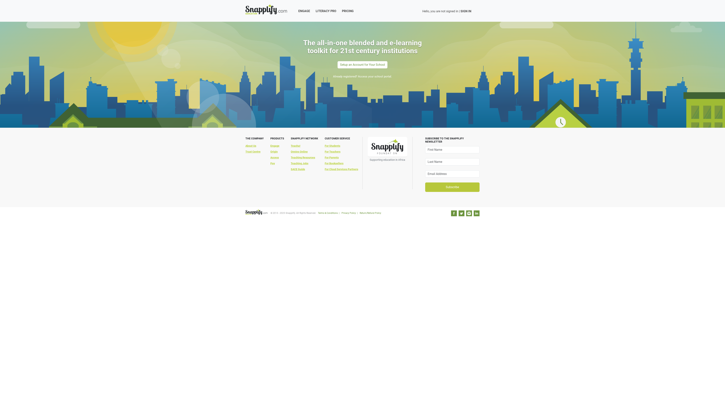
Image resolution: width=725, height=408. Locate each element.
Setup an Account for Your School (362, 64)
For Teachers (332, 151)
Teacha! (295, 145)
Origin (274, 151)
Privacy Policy (349, 213)
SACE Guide (298, 169)
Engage (304, 11)
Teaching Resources (303, 157)
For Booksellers (334, 163)
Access (274, 157)
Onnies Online (299, 151)
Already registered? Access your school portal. (362, 76)
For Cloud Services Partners (341, 169)
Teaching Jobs (299, 163)
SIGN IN (465, 11)
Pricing (348, 11)
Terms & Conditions (328, 213)
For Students (332, 145)
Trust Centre (253, 151)
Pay (272, 163)
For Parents (332, 157)
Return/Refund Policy (370, 213)
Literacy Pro (326, 11)
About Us (250, 145)
